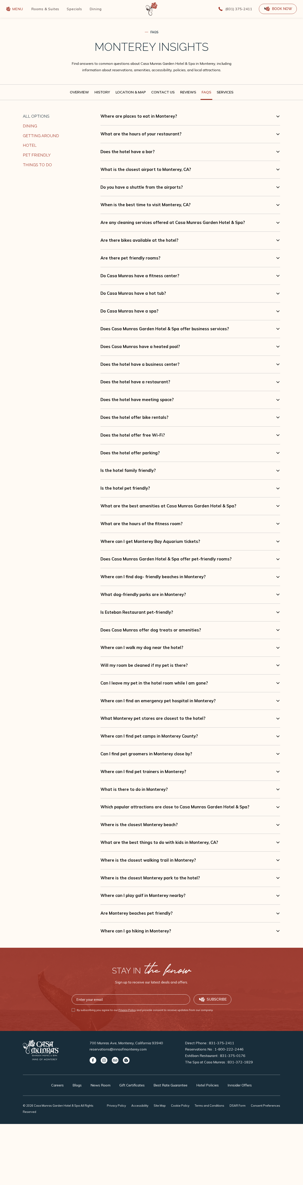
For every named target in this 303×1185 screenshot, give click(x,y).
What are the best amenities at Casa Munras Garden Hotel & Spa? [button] (168, 505)
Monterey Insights (151, 46)
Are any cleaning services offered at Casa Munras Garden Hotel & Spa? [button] (172, 222)
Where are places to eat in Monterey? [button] (138, 116)
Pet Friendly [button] (37, 155)
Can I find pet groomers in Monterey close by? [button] (146, 753)
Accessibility (139, 1105)
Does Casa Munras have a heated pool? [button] (140, 346)
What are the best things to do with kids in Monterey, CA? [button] (159, 842)
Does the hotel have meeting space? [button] (137, 399)
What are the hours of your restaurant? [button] (140, 134)
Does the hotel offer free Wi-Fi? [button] (132, 435)
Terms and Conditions (209, 1105)
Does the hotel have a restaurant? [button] (135, 381)
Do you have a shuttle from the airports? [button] (141, 187)
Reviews (188, 92)
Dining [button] (30, 126)
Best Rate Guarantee (170, 1085)
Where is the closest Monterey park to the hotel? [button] (150, 877)
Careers (57, 1085)
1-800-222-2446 (229, 1049)
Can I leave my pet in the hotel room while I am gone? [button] (154, 683)
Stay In (151, 971)
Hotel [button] (30, 145)
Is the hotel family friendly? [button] (128, 470)
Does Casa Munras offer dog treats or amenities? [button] (150, 630)
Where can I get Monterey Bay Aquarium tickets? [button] (150, 541)
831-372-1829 (240, 1062)
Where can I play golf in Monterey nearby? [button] (142, 895)
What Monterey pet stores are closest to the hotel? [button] (152, 718)
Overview (79, 92)
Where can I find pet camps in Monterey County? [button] (149, 736)
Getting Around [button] (41, 135)
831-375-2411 (221, 1043)
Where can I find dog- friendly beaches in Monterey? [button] (153, 576)
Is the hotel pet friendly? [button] (125, 488)
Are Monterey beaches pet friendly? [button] (136, 913)
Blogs (77, 1085)
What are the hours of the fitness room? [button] (141, 523)
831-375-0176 (232, 1055)
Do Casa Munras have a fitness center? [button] (139, 275)
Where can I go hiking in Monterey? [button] (135, 931)
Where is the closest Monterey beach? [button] (139, 824)
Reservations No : (214, 1049)
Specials (74, 9)
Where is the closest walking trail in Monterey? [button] (148, 860)
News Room (100, 1085)
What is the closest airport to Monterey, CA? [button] (145, 169)
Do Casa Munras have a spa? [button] (129, 311)
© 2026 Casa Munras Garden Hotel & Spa (58, 1109)
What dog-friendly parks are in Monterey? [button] (143, 594)
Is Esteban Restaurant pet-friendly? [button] (136, 612)
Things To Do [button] (37, 164)
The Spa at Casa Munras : (219, 1062)
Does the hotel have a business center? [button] (139, 364)
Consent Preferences (265, 1105)
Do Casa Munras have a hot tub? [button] (133, 293)
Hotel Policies (207, 1085)
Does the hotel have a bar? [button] (127, 151)
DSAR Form (238, 1105)
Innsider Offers (240, 1085)
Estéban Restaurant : (215, 1055)
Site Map (160, 1105)
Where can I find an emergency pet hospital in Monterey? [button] (158, 700)
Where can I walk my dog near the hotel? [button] (141, 647)
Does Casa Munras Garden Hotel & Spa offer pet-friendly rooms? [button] (166, 559)
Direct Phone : (209, 1043)
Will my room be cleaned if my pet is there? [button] (144, 665)
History (102, 92)
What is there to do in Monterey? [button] (134, 789)
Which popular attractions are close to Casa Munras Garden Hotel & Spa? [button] (174, 806)
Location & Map (131, 92)
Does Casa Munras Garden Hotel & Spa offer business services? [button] (164, 328)
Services (225, 92)
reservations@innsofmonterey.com (118, 1049)
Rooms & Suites (45, 9)
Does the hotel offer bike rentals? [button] (134, 417)
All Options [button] (36, 116)
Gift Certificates (132, 1085)
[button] (278, 9)
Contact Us (163, 92)
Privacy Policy (127, 1010)
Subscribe (217, 999)
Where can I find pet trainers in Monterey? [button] (143, 771)
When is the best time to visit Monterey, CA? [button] (145, 204)
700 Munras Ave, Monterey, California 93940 (126, 1043)
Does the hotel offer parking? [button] (130, 452)
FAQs (154, 32)
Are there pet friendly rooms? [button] (130, 258)
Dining (96, 9)
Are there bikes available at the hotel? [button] (139, 240)
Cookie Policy (180, 1105)
